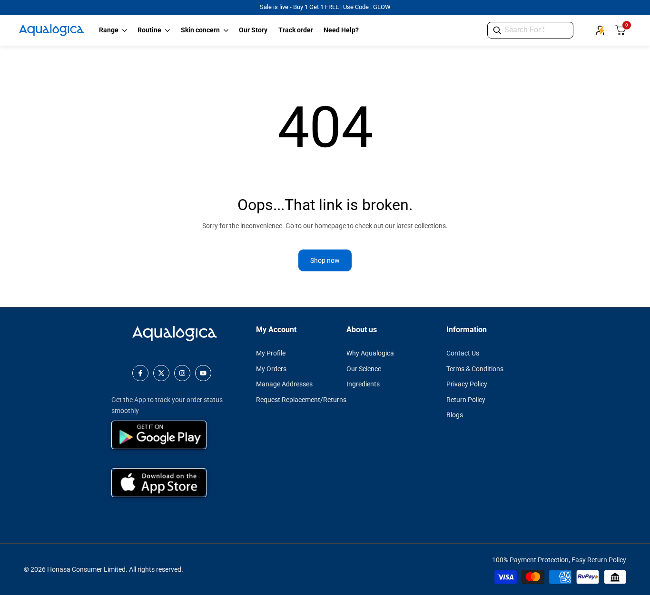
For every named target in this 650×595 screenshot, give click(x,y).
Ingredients (363, 384)
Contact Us (462, 353)
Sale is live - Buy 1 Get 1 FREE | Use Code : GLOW (325, 6)
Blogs (454, 415)
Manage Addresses (284, 384)
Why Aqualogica (370, 353)
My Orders (271, 369)
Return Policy (465, 399)
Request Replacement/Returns (301, 399)
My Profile (271, 353)
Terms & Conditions (474, 369)
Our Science (363, 369)
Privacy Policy (466, 384)
